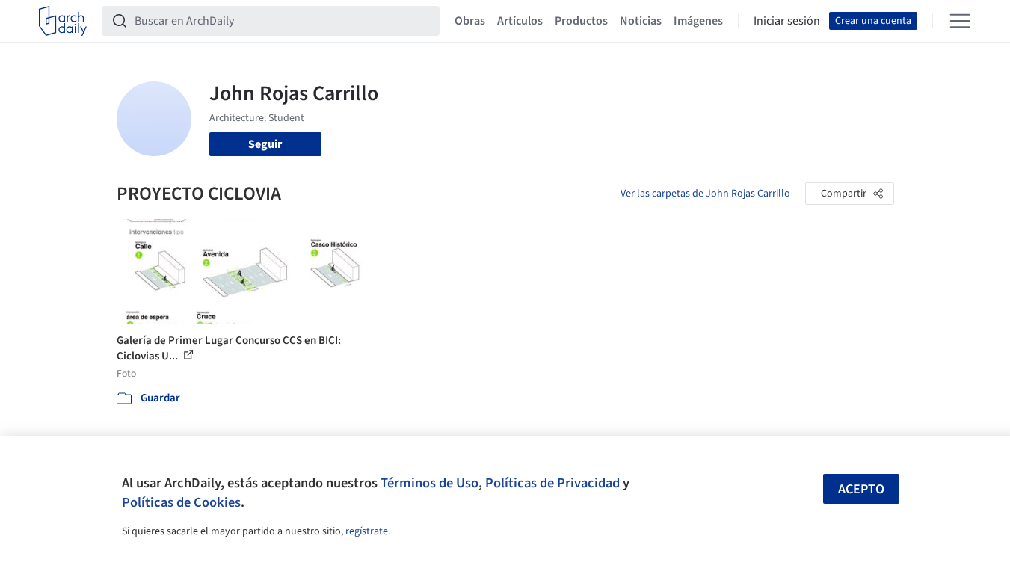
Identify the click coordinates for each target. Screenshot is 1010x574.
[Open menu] (960, 21)
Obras (470, 21)
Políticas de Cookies (181, 502)
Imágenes (698, 21)
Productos (581, 21)
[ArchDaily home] (63, 21)
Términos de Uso (429, 483)
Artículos (520, 21)
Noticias (641, 21)
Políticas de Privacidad (552, 483)
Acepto (861, 489)
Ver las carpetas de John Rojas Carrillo (705, 193)
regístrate (366, 531)
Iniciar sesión (787, 21)
